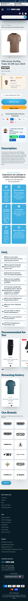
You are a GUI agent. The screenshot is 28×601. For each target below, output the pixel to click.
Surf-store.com (10, 595)
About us (3, 500)
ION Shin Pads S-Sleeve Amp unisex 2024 (10, 352)
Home (2, 25)
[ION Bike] (5, 67)
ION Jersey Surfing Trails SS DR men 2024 (10, 392)
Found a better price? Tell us (12, 95)
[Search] (25, 17)
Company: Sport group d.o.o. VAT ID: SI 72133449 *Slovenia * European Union (14, 596)
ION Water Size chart (6, 542)
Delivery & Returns (6, 522)
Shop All (6, 483)
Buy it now (14, 108)
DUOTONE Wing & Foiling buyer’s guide (11, 549)
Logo (13, 9)
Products (8, 25)
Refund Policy (4, 529)
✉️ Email (12, 139)
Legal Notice (4, 524)
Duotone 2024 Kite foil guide (8, 551)
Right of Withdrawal (14, 593)
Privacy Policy (5, 527)
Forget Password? (6, 507)
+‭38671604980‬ (10, 567)
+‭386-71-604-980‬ (9, 565)
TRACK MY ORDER (22, 1)
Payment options (5, 517)
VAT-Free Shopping (6, 520)
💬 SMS (22, 136)
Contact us (4, 497)
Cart (26, 13)
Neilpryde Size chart (6, 547)
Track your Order (5, 505)
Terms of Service (5, 532)
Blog (2, 502)
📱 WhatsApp (13, 136)
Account (23, 13)
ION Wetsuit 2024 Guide (7, 544)
